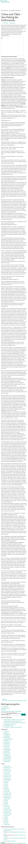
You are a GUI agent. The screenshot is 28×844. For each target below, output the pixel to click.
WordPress (16, 843)
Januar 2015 (6, 791)
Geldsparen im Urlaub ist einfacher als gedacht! (14, 722)
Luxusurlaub (6, 748)
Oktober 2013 (7, 812)
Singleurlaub (7, 751)
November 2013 (7, 811)
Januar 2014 (6, 808)
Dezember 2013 (7, 809)
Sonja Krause (12, 23)
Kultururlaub (6, 746)
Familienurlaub (7, 737)
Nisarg (24, 843)
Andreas (6, 829)
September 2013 (8, 814)
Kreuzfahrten (7, 745)
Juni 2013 (6, 818)
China (3, 700)
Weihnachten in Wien (8, 725)
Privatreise (15, 700)
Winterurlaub (7, 761)
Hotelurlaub (6, 743)
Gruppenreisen (7, 742)
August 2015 (7, 781)
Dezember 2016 (7, 770)
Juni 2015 (6, 784)
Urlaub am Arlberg (11, 841)
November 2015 (7, 776)
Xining (25, 700)
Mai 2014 (6, 803)
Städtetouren (7, 754)
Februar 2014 (7, 806)
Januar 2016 (6, 773)
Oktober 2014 (7, 796)
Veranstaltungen (7, 757)
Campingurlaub (7, 734)
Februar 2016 (7, 772)
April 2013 (6, 821)
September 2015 (8, 779)
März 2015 (6, 788)
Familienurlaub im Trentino (10, 724)
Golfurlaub (6, 740)
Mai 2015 (6, 785)
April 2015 (6, 787)
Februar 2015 (7, 790)
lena (5, 841)
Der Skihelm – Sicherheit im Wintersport (13, 727)
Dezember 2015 (7, 775)
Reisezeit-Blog (5, 2)
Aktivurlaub (6, 731)
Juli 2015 (6, 782)
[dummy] (12, 46)
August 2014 (7, 799)
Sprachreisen (7, 752)
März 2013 (6, 823)
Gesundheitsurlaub (8, 739)
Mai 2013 (6, 820)
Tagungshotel (7, 755)
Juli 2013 (6, 817)
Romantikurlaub (7, 749)
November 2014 (7, 794)
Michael (5, 838)
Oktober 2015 (7, 778)
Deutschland (7, 736)
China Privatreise (9, 700)
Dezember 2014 (7, 793)
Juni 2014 (6, 802)
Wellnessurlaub (7, 760)
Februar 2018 (7, 769)
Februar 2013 (7, 824)
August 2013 (7, 815)
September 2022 (8, 767)
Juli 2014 (6, 800)
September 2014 (8, 797)
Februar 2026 (7, 766)
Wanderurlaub (7, 758)
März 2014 (6, 805)
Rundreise (21, 700)
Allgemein (4, 699)
